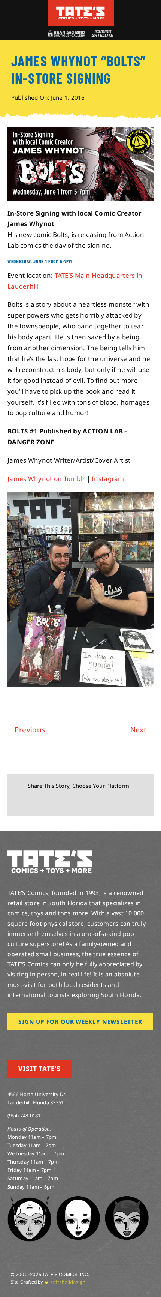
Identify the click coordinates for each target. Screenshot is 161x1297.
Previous (30, 730)
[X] (34, 803)
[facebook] (21, 1040)
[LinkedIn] (58, 803)
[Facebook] (21, 803)
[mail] (70, 1040)
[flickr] (46, 1040)
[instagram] (9, 1040)
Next (138, 730)
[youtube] (34, 1040)
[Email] (94, 803)
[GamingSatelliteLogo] (101, 33)
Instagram (108, 478)
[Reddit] (46, 803)
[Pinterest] (82, 803)
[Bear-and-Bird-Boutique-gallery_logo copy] (66, 33)
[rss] (58, 1040)
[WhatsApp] (70, 803)
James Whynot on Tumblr (46, 478)
